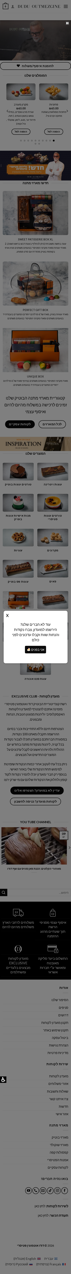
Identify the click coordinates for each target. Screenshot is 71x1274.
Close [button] (7, 615)
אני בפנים (37, 650)
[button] (67, 23)
